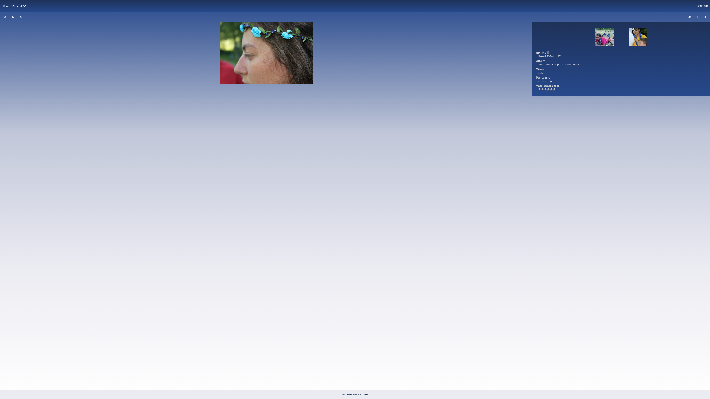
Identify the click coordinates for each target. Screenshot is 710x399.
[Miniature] (690, 17)
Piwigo (365, 394)
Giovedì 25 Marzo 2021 (550, 56)
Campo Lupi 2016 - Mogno (566, 64)
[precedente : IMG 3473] (697, 17)
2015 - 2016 (544, 64)
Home (6, 6)
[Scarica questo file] (21, 17)
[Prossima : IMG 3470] (705, 17)
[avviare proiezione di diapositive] (13, 17)
